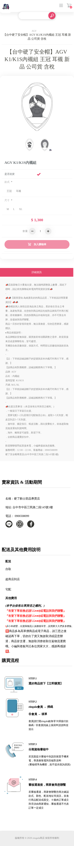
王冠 (9, 191)
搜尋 (52, 15)
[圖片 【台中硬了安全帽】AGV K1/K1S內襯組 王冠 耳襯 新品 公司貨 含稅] (29, 145)
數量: (25, 231)
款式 (7, 182)
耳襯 (18, 191)
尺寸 (7, 200)
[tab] (36, 272)
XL (20, 209)
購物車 (69, 5)
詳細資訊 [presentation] (37, 272)
